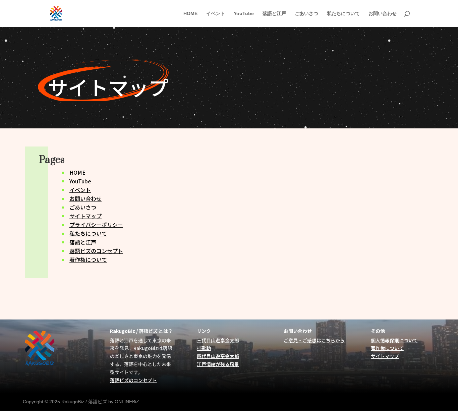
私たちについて (343, 13)
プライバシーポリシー (96, 225)
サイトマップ (85, 216)
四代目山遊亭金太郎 (218, 356)
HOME (190, 13)
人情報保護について (397, 340)
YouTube (244, 13)
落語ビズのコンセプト (96, 251)
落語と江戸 (274, 13)
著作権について (88, 259)
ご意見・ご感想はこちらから (314, 340)
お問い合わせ (382, 13)
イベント (215, 13)
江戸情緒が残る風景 (218, 364)
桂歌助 (204, 348)
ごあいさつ (306, 13)
